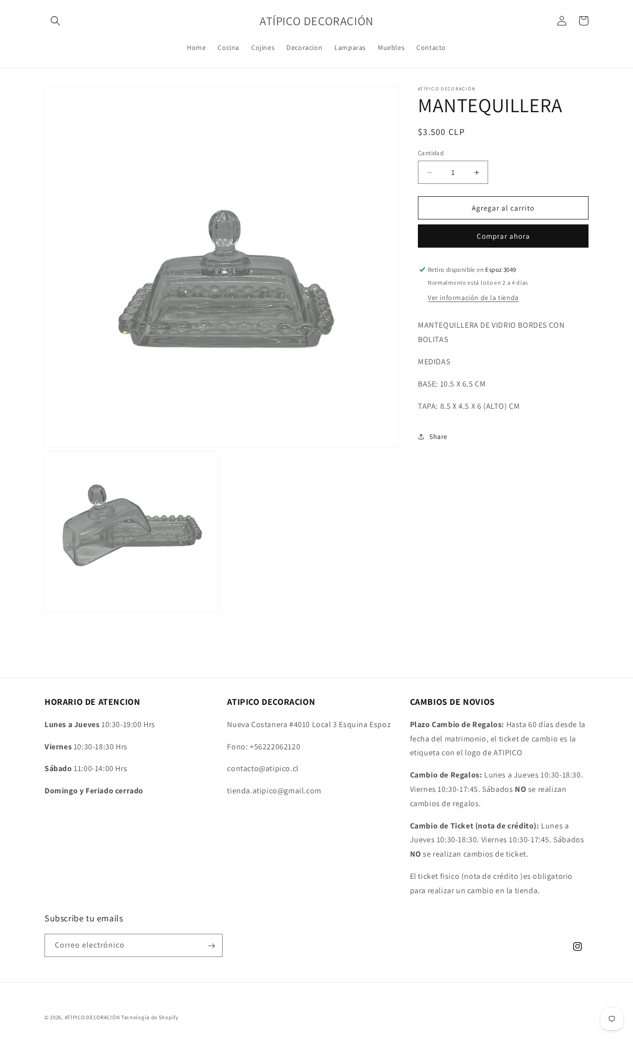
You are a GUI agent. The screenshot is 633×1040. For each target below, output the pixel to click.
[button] (55, 21)
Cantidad (431, 153)
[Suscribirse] (211, 945)
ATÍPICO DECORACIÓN (92, 1017)
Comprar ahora (503, 236)
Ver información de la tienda (473, 297)
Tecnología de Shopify (150, 1017)
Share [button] (438, 436)
